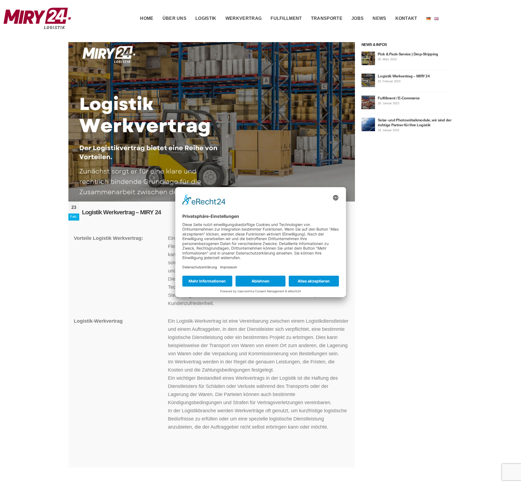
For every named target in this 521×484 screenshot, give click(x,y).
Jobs (357, 18)
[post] (368, 58)
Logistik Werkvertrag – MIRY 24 (404, 76)
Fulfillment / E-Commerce (399, 98)
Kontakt (406, 18)
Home (146, 18)
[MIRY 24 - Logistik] (37, 18)
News (379, 18)
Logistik (206, 18)
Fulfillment (286, 18)
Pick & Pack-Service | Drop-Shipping (408, 54)
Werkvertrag (243, 18)
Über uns (175, 18)
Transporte (326, 18)
